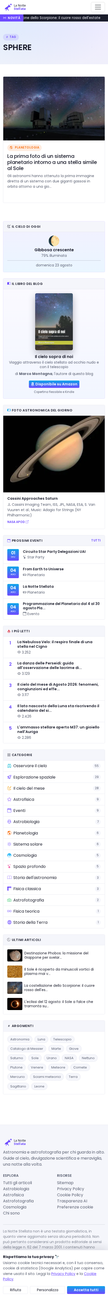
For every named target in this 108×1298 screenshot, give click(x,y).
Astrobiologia (16, 1189)
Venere (37, 1067)
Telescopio (62, 1039)
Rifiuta (15, 1289)
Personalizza (47, 1289)
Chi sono (11, 1213)
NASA (69, 1058)
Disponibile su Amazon (56, 384)
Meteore (58, 1067)
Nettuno (88, 1058)
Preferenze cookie (75, 1207)
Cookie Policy (70, 1195)
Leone (39, 1086)
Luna (41, 1039)
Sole (35, 1058)
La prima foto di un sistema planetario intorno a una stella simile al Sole (52, 162)
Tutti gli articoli (17, 1183)
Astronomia (19, 1039)
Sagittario (18, 1086)
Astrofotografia (18, 1201)
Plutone (16, 1067)
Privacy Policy (70, 1189)
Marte (56, 1048)
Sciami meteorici (47, 1077)
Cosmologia (14, 1207)
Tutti (96, 540)
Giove (74, 1048)
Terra (73, 1077)
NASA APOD (16, 522)
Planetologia (26, 147)
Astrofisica (13, 1195)
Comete (80, 1067)
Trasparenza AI (72, 1201)
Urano (52, 1058)
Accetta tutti (86, 1289)
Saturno (16, 1058)
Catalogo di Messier (26, 1048)
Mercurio (17, 1077)
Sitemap (65, 1183)
